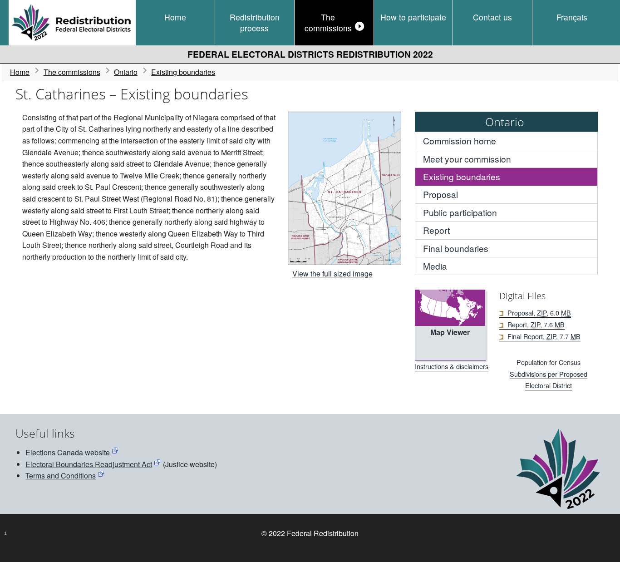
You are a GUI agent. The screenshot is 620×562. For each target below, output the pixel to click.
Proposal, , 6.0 (539, 312)
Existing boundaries (183, 72)
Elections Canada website (67, 452)
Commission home (459, 140)
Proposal (440, 194)
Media (435, 266)
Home (175, 17)
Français (571, 17)
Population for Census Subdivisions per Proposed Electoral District (548, 373)
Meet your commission (467, 159)
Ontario (126, 72)
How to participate (413, 17)
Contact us (492, 17)
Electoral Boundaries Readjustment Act (88, 464)
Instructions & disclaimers (451, 366)
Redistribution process (255, 22)
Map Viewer (450, 332)
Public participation (460, 212)
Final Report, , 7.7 (544, 336)
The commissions (328, 22)
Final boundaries (455, 248)
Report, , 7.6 (536, 324)
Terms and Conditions (60, 475)
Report (436, 230)
